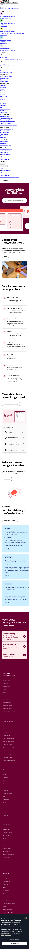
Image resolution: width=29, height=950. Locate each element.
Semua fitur (5, 683)
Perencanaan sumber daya (9, 747)
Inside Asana (6, 890)
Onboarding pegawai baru (9, 738)
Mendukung (13, 2)
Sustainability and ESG (8, 912)
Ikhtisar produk (6, 680)
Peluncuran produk (7, 744)
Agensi (4, 812)
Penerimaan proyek (7, 754)
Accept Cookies (14, 943)
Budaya (5, 893)
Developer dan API (7, 857)
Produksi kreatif (6, 732)
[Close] (25, 918)
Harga (1, 4)
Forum (4, 842)
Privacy (4, 906)
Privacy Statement (6, 935)
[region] (14, 931)
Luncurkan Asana (7, 8)
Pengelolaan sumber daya (9, 711)
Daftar (1, 8)
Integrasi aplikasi (7, 702)
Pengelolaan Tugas (7, 757)
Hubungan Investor (7, 900)
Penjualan (5, 790)
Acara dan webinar (7, 848)
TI (3, 783)
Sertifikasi (5, 838)
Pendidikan (5, 802)
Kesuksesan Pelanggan (8, 854)
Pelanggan (5, 884)
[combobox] (14, 200)
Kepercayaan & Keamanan (9, 903)
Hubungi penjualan (6, 154)
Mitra (4, 860)
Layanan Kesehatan (7, 793)
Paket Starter (6, 692)
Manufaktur (5, 805)
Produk (2, 2)
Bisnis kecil (5, 774)
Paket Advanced (6, 695)
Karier (4, 887)
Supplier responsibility (8, 909)
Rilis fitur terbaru (6, 686)
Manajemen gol (6, 735)
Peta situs (5, 863)
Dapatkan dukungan (7, 832)
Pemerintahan (6, 799)
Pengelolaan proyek (7, 708)
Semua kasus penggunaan (9, 760)
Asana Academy (6, 835)
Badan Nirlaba (6, 809)
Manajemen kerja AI (7, 705)
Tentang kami (6, 878)
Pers (4, 896)
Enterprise (5, 699)
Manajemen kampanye (8, 725)
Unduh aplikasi (5, 159)
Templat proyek (6, 851)
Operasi (5, 780)
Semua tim (5, 815)
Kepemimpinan (6, 881)
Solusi (7, 2)
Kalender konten (7, 728)
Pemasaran (5, 777)
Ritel (4, 796)
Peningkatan (15, 8)
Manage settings (14, 939)
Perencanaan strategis (8, 750)
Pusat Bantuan (6, 829)
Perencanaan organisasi (8, 741)
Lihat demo (4, 157)
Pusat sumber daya (7, 845)
